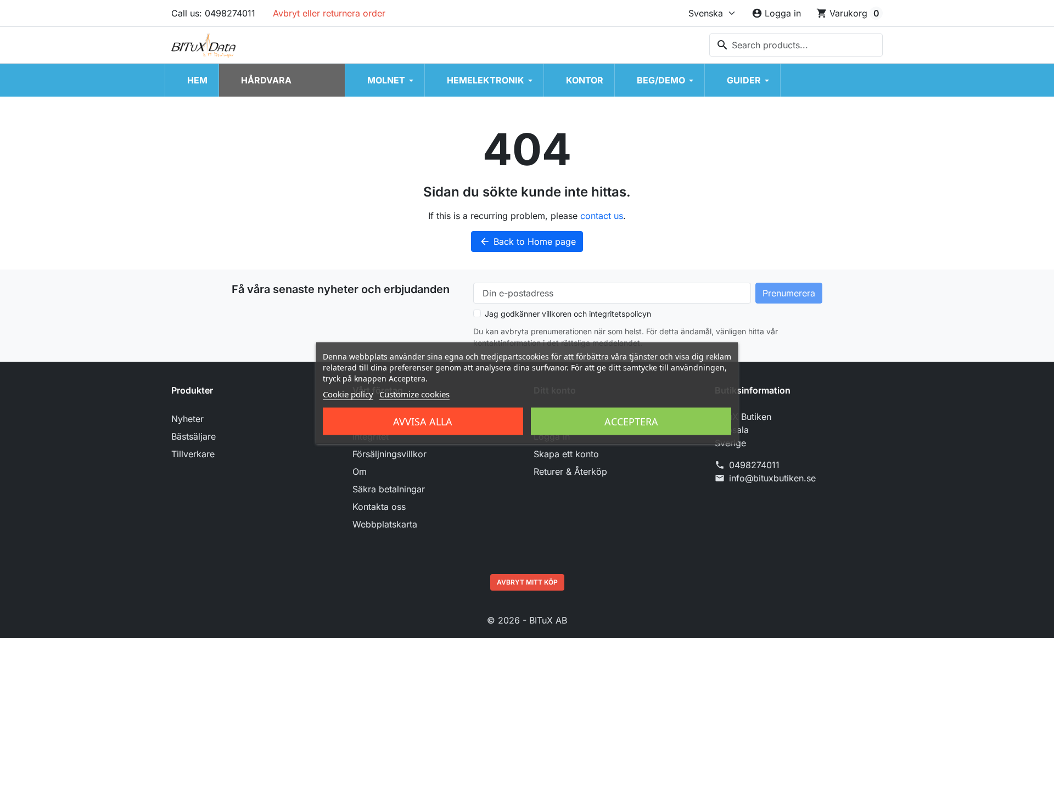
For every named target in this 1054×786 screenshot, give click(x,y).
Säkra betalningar (388, 489)
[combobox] (796, 45)
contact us (601, 215)
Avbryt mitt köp (527, 582)
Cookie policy (348, 394)
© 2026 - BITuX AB (527, 620)
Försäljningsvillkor (389, 453)
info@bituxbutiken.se (772, 478)
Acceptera (631, 421)
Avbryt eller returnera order (329, 13)
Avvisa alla (422, 421)
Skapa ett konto (566, 453)
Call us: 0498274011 (213, 13)
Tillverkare (193, 453)
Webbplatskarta (384, 524)
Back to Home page (527, 241)
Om (359, 471)
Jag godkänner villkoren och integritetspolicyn (568, 313)
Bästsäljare (193, 436)
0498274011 (754, 464)
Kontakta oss (379, 506)
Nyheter (187, 418)
